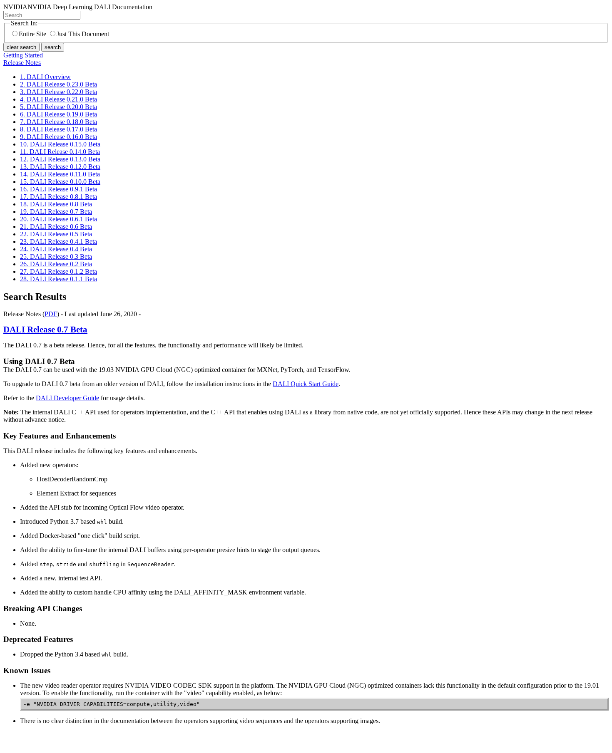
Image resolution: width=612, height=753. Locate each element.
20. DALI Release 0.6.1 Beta (58, 219)
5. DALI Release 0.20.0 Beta (58, 106)
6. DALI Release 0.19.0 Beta (58, 114)
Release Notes (22, 62)
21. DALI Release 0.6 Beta (56, 226)
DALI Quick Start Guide (305, 383)
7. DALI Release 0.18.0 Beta (58, 121)
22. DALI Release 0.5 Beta (56, 234)
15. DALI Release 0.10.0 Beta (60, 181)
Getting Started (23, 55)
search (53, 47)
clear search (21, 47)
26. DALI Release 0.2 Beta (56, 264)
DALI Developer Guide (67, 397)
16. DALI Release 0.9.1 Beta (58, 189)
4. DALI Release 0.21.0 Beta (58, 99)
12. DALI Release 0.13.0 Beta (60, 159)
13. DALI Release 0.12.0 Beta (60, 166)
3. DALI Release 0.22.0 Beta (58, 91)
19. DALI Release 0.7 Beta (56, 211)
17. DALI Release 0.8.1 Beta (58, 196)
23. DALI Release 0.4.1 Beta (58, 241)
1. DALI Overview (45, 76)
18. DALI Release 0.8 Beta (56, 204)
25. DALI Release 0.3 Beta (56, 256)
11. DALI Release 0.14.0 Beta (60, 151)
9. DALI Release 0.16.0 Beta (58, 136)
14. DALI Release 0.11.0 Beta (60, 174)
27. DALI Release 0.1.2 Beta (58, 271)
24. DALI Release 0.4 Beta (56, 249)
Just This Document (83, 33)
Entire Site (32, 33)
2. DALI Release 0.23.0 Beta (58, 84)
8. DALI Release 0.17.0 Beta (58, 129)
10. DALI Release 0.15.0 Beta (60, 144)
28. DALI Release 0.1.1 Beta (58, 278)
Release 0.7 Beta (45, 329)
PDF (51, 313)
